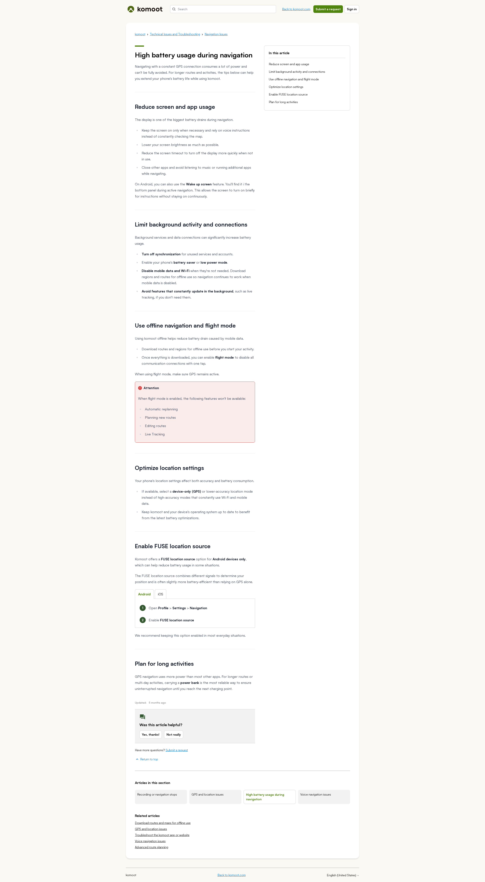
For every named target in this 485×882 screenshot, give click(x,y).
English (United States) (342, 875)
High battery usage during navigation (265, 797)
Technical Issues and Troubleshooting (175, 34)
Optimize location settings (286, 87)
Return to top (149, 759)
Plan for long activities (283, 102)
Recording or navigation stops (157, 794)
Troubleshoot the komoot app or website (162, 835)
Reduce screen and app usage (289, 64)
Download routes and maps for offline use (163, 823)
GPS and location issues (208, 794)
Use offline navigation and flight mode (294, 79)
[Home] (145, 9)
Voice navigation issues (315, 794)
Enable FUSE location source (288, 94)
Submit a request (328, 9)
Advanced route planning (151, 847)
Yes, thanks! (150, 734)
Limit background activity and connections (297, 72)
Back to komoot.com (296, 9)
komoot (140, 34)
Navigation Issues (216, 34)
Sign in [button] (352, 9)
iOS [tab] (160, 594)
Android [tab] (144, 594)
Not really (174, 734)
